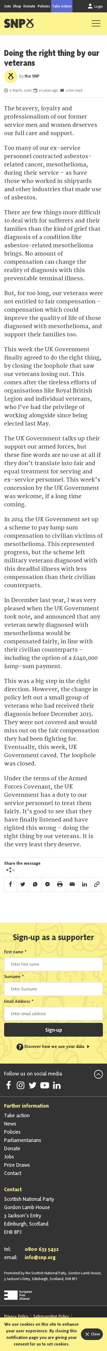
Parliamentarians (22, 1140)
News (10, 1123)
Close (95, 1333)
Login (98, 6)
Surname (14, 976)
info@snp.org (40, 1257)
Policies (44, 6)
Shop (17, 6)
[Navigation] (96, 23)
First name (15, 952)
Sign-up (53, 1029)
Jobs (9, 1156)
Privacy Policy (16, 1316)
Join (7, 6)
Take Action (61, 6)
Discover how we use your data (51, 1046)
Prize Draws (17, 1164)
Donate (29, 6)
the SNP (32, 76)
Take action (17, 1115)
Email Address (19, 1001)
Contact (12, 1173)
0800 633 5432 (42, 1249)
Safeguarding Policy (51, 1316)
